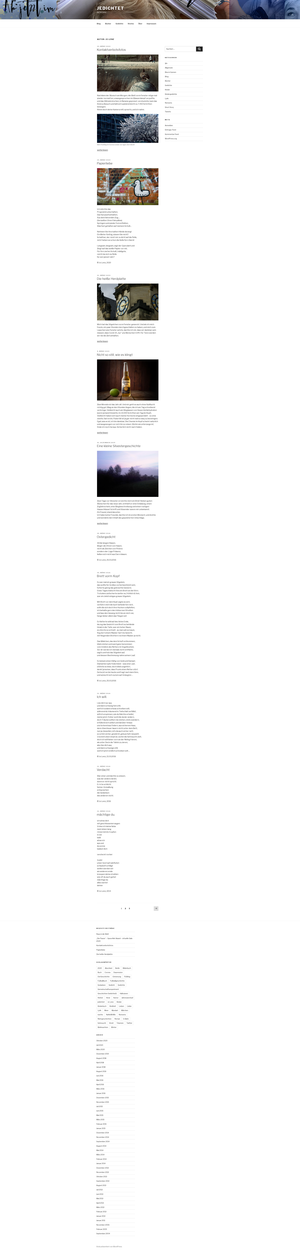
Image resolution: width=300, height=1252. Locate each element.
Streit (111, 1023)
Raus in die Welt (102, 934)
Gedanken (102, 985)
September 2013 (102, 1181)
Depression (118, 972)
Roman (117, 1019)
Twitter (129, 1023)
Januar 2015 (100, 1128)
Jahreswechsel (127, 998)
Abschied (108, 968)
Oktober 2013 (101, 1177)
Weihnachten (103, 1027)
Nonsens (168, 103)
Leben (121, 1006)
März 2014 (100, 1155)
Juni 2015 (99, 1111)
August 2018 (101, 1058)
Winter (113, 1027)
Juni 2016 (99, 1076)
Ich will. (102, 697)
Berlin (117, 968)
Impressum (151, 24)
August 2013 (101, 1185)
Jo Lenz (111, 1002)
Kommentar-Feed (172, 134)
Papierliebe (104, 163)
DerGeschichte (104, 977)
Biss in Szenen (170, 72)
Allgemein (169, 68)
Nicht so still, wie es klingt (115, 355)
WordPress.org (171, 139)
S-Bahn (126, 1019)
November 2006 (102, 1225)
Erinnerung (117, 977)
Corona (107, 972)
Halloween (124, 993)
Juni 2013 (99, 1194)
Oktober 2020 (101, 1041)
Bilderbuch (127, 968)
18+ (166, 63)
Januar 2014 (100, 1163)
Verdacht (103, 770)
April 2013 (100, 1203)
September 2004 (103, 1234)
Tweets (168, 112)
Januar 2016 (100, 1093)
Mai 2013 (99, 1198)
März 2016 (100, 1089)
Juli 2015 (99, 1106)
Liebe (129, 1006)
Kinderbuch (102, 1006)
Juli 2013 (99, 1190)
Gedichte (119, 24)
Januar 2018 (100, 1067)
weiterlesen (102, 150)
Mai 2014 (99, 1150)
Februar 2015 (101, 1124)
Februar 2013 (101, 1212)
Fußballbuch (102, 981)
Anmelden (169, 125)
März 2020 (100, 1049)
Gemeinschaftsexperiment (108, 989)
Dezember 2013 (102, 1168)
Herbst (100, 998)
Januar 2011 (100, 1220)
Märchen (124, 1010)
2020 (100, 968)
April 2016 (100, 1084)
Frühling (127, 977)
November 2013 (102, 1172)
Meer (106, 1010)
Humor (115, 998)
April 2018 (100, 1063)
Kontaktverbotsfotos (111, 49)
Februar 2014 (101, 1159)
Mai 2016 (99, 1080)
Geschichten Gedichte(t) (107, 993)
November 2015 (102, 1102)
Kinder (167, 90)
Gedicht (112, 985)
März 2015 (100, 1120)
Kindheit (112, 1006)
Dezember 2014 (102, 1133)
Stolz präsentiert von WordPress (109, 1247)
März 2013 (100, 1207)
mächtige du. (106, 814)
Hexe (108, 998)
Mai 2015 (99, 1115)
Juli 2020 (99, 1045)
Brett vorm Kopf (108, 576)
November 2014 (102, 1137)
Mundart (115, 1010)
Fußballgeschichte (117, 981)
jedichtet (110, 8)
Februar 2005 (101, 1229)
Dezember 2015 (102, 1098)
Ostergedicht (106, 537)
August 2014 (101, 1146)
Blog (99, 24)
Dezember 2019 (102, 1054)
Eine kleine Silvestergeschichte (119, 446)
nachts (100, 1015)
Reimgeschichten (104, 1019)
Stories (131, 24)
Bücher (108, 24)
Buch (100, 972)
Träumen (120, 1023)
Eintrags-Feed (170, 130)
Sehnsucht (102, 1023)
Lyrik (167, 98)
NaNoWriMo (111, 1015)
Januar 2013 (100, 1216)
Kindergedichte (171, 94)
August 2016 (101, 1071)
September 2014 (102, 1141)
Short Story (169, 107)
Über (140, 24)
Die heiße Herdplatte (111, 279)
